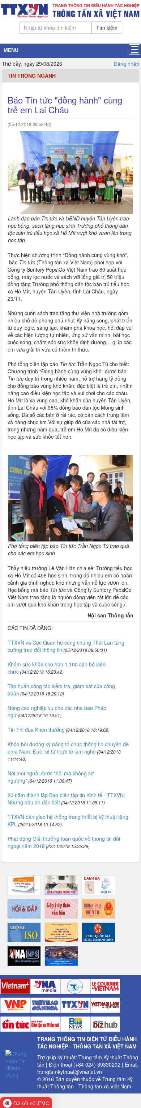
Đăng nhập (126, 64)
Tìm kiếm (107, 27)
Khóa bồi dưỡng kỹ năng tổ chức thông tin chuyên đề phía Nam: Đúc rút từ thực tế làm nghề (68, 747)
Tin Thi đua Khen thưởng (36, 729)
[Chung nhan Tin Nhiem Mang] (18, 1063)
